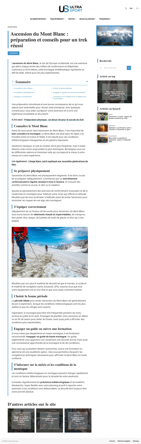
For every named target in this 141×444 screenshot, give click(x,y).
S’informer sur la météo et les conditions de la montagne (69, 97)
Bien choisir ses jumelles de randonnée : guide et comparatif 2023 (120, 140)
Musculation (78, 415)
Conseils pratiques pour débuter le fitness (78, 419)
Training (13, 53)
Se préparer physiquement (24, 92)
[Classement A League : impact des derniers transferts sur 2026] (102, 116)
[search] (126, 8)
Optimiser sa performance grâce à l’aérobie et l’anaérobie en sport (120, 129)
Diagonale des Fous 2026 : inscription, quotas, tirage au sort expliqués (21, 419)
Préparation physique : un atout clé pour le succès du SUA (54, 119)
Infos (21, 414)
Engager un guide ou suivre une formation (69, 92)
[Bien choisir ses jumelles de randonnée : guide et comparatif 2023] (102, 139)
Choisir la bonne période (62, 88)
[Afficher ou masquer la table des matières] (59, 81)
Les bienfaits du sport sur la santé (49, 419)
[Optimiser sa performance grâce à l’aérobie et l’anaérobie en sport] (102, 128)
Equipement (113, 136)
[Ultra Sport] (70, 8)
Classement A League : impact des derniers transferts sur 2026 (120, 117)
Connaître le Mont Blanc (23, 88)
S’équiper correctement (23, 96)
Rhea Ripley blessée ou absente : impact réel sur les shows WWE (115, 93)
